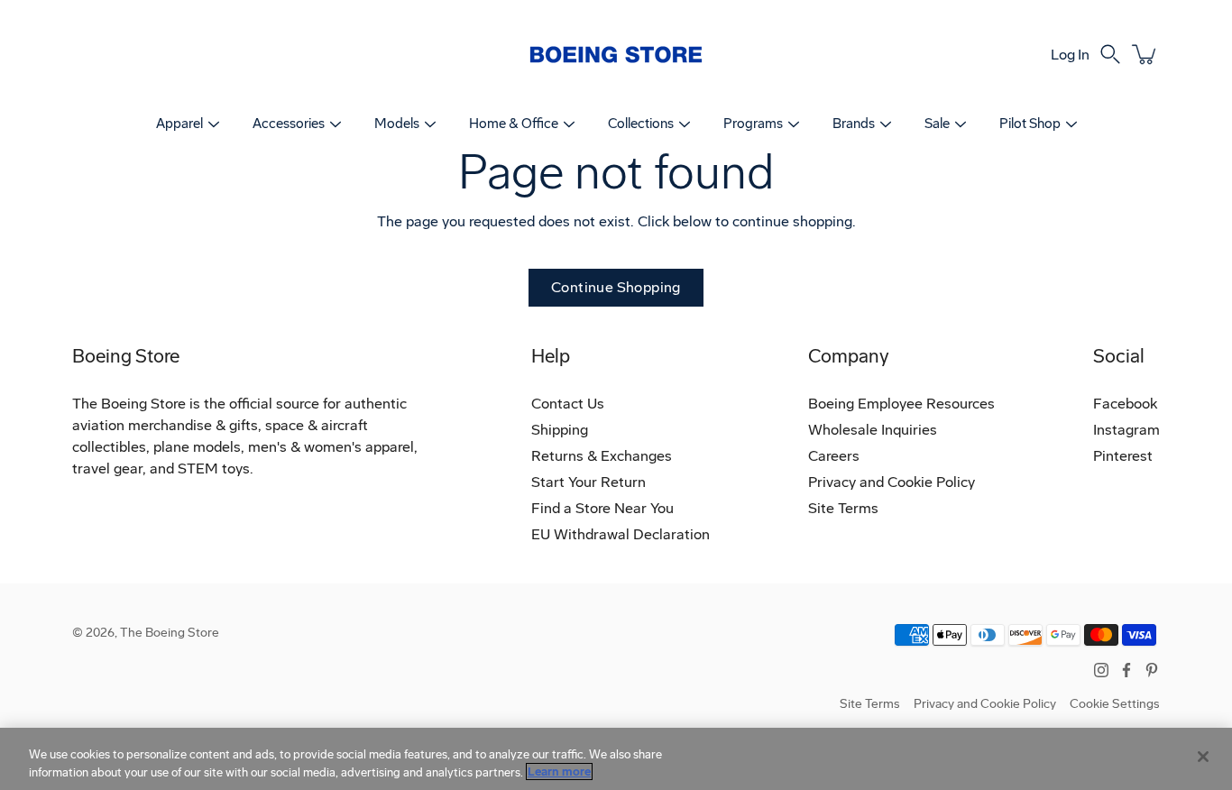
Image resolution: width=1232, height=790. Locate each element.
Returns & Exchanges (601, 455)
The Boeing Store (169, 632)
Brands (853, 123)
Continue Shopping (616, 287)
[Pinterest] (1152, 670)
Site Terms (843, 508)
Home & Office (513, 123)
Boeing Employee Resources (901, 403)
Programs (753, 123)
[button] (1110, 54)
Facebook (1125, 403)
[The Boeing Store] (616, 54)
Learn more (559, 771)
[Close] (1203, 756)
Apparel (179, 123)
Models (396, 123)
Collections (641, 123)
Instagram (1126, 429)
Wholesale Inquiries (872, 429)
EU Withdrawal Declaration (620, 534)
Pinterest (1123, 455)
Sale (937, 123)
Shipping (559, 429)
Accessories (289, 123)
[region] (616, 759)
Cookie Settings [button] (1115, 704)
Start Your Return (588, 482)
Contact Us (567, 403)
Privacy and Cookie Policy (891, 482)
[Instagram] (1101, 670)
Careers (834, 455)
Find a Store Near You (602, 508)
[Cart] (1145, 54)
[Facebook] (1126, 670)
